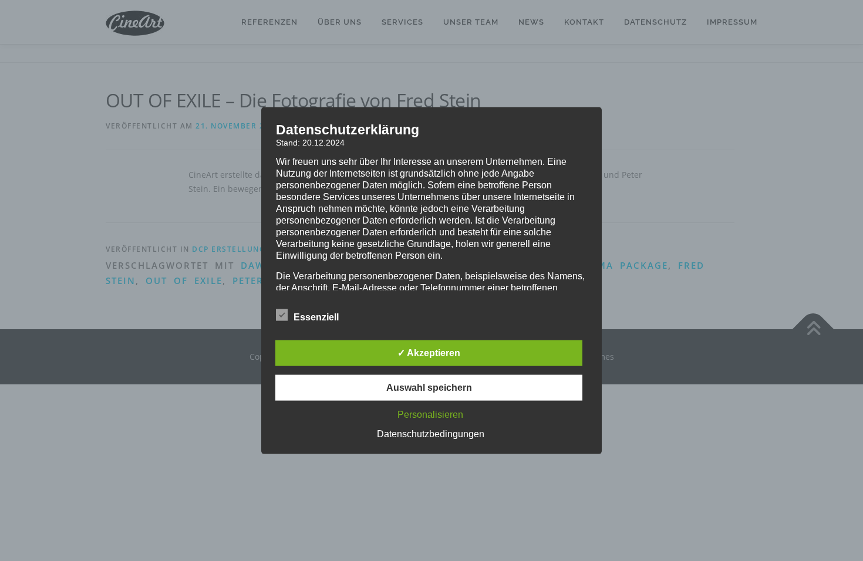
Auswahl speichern (429, 387)
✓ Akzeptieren (428, 352)
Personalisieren (430, 414)
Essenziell (316, 317)
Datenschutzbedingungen (430, 433)
